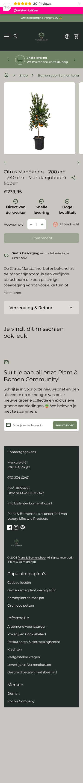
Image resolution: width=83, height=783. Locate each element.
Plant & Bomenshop (32, 557)
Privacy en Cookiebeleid (26, 634)
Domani (14, 693)
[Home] (41, 36)
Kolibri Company (21, 701)
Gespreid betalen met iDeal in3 (32, 672)
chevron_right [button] (74, 60)
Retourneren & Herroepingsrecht (33, 642)
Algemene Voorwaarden (26, 626)
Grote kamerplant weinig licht (31, 590)
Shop (23, 75)
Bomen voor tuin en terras (59, 75)
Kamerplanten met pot (25, 598)
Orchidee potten (20, 605)
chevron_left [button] (8, 60)
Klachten (14, 649)
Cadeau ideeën (19, 582)
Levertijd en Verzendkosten (29, 665)
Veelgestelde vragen (23, 657)
